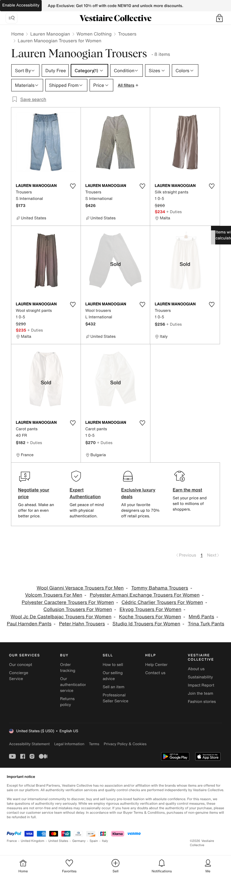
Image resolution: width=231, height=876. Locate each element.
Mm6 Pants (201, 616)
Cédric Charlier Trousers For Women (162, 602)
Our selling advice (113, 676)
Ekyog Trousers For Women (150, 609)
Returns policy (67, 702)
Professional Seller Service (115, 698)
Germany (79, 841)
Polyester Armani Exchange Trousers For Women (145, 595)
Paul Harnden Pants (29, 623)
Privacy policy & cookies (125, 744)
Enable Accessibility (20, 5)
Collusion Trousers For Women (77, 609)
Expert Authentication (85, 493)
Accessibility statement (29, 744)
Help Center (156, 665)
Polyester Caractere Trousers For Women (68, 602)
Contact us (155, 673)
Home (17, 33)
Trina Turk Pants (206, 623)
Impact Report (201, 685)
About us (196, 669)
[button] (219, 18)
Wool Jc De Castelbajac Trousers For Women (61, 616)
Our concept (20, 665)
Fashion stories (202, 702)
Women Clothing (94, 33)
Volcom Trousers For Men (53, 595)
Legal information (69, 744)
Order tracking (67, 668)
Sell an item (113, 687)
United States (58, 841)
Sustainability (200, 677)
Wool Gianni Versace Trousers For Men (80, 588)
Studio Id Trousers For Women (146, 623)
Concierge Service (18, 676)
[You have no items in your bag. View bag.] (219, 18)
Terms (94, 744)
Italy (105, 841)
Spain (94, 841)
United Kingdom (33, 841)
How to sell (113, 665)
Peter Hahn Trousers (82, 623)
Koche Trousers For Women (150, 616)
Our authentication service (73, 685)
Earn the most (187, 489)
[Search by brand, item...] (11, 18)
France (12, 841)
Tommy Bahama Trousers (159, 588)
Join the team (200, 693)
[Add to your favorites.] (73, 186)
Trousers (127, 33)
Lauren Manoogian (50, 33)
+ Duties (174, 212)
